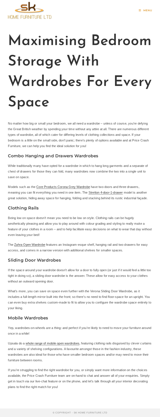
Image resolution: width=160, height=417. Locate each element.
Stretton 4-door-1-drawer (106, 192)
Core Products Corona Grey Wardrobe (63, 187)
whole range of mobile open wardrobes (52, 343)
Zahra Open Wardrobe (29, 244)
